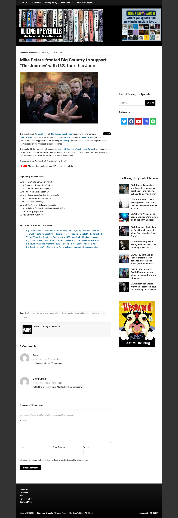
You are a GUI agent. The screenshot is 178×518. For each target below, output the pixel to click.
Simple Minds (68, 137)
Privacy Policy (51, 3)
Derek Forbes (87, 137)
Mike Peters (55, 313)
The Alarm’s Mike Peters (61, 134)
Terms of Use (67, 3)
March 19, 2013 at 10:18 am (44, 383)
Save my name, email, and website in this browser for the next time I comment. (55, 460)
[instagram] (146, 121)
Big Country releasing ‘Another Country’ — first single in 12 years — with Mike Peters (62, 244)
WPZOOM (154, 513)
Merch (23, 496)
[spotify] (153, 121)
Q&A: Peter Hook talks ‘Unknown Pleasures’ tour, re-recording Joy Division (143, 287)
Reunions (24, 53)
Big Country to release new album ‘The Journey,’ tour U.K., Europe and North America (62, 231)
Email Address (59, 447)
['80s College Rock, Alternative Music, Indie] (61, 26)
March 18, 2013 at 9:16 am (44, 359)
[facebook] (131, 121)
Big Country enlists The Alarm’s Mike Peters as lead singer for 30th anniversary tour (62, 247)
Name (22, 447)
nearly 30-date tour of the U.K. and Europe (76, 149)
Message (23, 420)
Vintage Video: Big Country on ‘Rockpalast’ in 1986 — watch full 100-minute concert (62, 237)
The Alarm (95, 313)
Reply (59, 359)
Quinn (36, 355)
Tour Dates (33, 53)
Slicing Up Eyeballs (50, 326)
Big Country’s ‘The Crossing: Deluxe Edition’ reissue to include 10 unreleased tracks (62, 240)
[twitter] (124, 121)
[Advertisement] (138, 66)
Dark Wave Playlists (85, 3)
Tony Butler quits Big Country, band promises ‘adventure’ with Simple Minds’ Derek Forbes (65, 234)
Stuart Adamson (27, 137)
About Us (23, 3)
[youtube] (138, 121)
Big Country (40, 134)
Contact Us (36, 3)
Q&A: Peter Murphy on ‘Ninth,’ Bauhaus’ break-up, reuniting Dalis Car (143, 244)
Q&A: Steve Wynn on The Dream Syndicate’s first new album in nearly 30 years (144, 217)
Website (86, 447)
